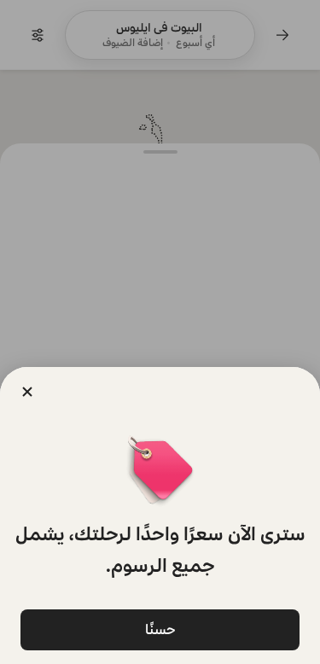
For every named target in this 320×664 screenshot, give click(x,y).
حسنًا (160, 629)
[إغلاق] (27, 392)
